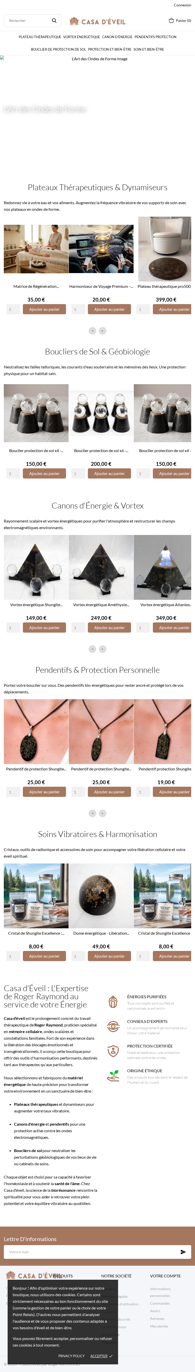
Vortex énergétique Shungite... (36, 604)
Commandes (160, 1303)
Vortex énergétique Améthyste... (101, 604)
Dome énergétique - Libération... (101, 933)
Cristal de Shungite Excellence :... (36, 933)
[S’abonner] (183, 1252)
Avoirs (155, 1311)
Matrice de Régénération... (36, 286)
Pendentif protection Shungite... (166, 768)
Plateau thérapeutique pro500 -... (166, 286)
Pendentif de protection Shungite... (36, 768)
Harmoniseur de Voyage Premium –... (101, 286)
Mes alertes (159, 1326)
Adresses (157, 1318)
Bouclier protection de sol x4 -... (36, 450)
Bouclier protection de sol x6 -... (101, 450)
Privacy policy (71, 1356)
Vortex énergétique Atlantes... (166, 604)
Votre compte (165, 1275)
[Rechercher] (54, 20)
